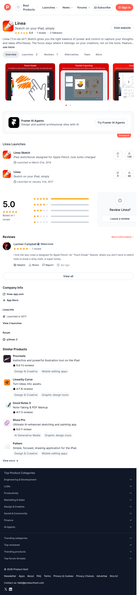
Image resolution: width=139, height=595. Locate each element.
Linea (17, 172)
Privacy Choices (85, 576)
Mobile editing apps (54, 371)
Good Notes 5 (22, 403)
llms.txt (114, 576)
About (30, 576)
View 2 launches (12, 323)
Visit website (122, 27)
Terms (47, 576)
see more (9, 47)
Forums (82, 7)
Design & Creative (25, 371)
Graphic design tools (55, 394)
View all (68, 276)
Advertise (102, 576)
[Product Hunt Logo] (7, 7)
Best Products (29, 7)
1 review (41, 32)
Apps (22, 576)
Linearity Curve (23, 379)
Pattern (17, 443)
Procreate (19, 356)
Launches (48, 7)
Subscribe (104, 7)
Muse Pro (19, 420)
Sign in (126, 7)
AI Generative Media (27, 435)
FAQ (39, 576)
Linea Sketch (22, 152)
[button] (99, 54)
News (66, 7)
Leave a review (120, 218)
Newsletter (10, 576)
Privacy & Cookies (63, 576)
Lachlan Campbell (25, 244)
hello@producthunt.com (30, 582)
